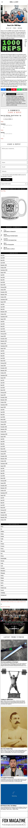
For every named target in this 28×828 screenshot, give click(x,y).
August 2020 (3, 407)
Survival (2, 590)
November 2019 (4, 429)
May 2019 (2, 444)
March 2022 (3, 360)
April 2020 (3, 417)
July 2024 (2, 304)
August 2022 (3, 348)
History (2, 556)
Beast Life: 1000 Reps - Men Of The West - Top (11, 115)
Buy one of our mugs (5, 606)
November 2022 (4, 341)
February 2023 (3, 333)
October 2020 (3, 402)
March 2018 (3, 478)
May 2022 (2, 355)
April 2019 (3, 446)
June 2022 (3, 353)
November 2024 (4, 294)
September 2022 (4, 346)
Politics (2, 575)
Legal (2, 565)
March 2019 (3, 449)
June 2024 (3, 307)
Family (2, 539)
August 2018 (3, 466)
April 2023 (3, 329)
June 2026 (3, 258)
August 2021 (3, 378)
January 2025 (3, 289)
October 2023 (3, 314)
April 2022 (3, 358)
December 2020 (4, 397)
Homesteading (3, 558)
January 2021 (3, 395)
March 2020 (3, 419)
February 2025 (3, 287)
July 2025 (2, 275)
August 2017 (3, 495)
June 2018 (2, 471)
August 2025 (3, 272)
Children (2, 531)
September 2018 (4, 463)
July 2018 (2, 468)
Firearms (2, 546)
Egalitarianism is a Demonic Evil (9, 231)
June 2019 (2, 441)
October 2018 (3, 461)
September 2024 (4, 299)
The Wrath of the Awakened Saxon (10, 240)
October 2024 (3, 297)
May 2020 (2, 414)
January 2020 (3, 424)
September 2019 (4, 434)
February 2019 (3, 451)
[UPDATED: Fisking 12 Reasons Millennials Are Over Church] (14, 615)
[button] (25, 183)
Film (1, 541)
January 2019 (3, 453)
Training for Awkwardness (7, 699)
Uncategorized (3, 595)
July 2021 (2, 380)
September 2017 (4, 493)
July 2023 (2, 321)
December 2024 (4, 292)
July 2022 (2, 351)
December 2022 (4, 338)
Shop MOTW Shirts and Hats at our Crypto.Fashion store (13, 601)
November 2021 (4, 370)
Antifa (2, 526)
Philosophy (3, 573)
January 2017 (3, 512)
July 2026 (2, 255)
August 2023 (3, 319)
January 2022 (3, 365)
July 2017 (2, 498)
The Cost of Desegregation (9, 244)
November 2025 (4, 265)
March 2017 (3, 507)
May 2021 (2, 385)
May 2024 (2, 309)
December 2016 (4, 515)
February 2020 (3, 422)
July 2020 (2, 409)
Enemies (2, 536)
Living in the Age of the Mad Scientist (11, 235)
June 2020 (3, 412)
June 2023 (3, 324)
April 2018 (3, 475)
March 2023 (3, 331)
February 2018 (3, 480)
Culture (2, 534)
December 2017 (4, 485)
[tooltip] (3, 89)
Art (1, 529)
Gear (2, 553)
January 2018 (3, 483)
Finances (2, 543)
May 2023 (2, 326)
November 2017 (4, 488)
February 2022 (3, 363)
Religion (2, 578)
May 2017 (2, 502)
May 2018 (2, 473)
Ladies (2, 563)
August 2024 (3, 302)
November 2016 (4, 517)
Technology (3, 592)
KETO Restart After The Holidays (9, 805)
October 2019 (3, 431)
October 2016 (3, 520)
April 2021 (3, 387)
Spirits (2, 583)
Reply (2, 121)
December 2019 (4, 427)
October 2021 (3, 373)
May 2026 (2, 260)
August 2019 (3, 436)
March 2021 (3, 390)
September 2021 (4, 375)
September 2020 (4, 404)
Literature (3, 568)
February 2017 (3, 510)
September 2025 (4, 270)
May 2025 (2, 280)
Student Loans (3, 587)
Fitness (14, 28)
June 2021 (2, 382)
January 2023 (3, 336)
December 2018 (4, 456)
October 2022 (3, 343)
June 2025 (3, 277)
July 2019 (2, 439)
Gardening (3, 551)
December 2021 (4, 368)
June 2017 (2, 500)
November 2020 (4, 400)
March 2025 (3, 284)
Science (2, 580)
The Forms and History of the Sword (9, 662)
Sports (2, 585)
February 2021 (3, 392)
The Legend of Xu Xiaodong (7, 777)
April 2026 (3, 262)
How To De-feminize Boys (7, 748)
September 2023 (4, 316)
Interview (2, 561)
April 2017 (3, 505)
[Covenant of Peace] (14, 627)
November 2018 (4, 458)
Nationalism (3, 570)
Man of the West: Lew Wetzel (9, 248)
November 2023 (4, 311)
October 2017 (3, 490)
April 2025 (3, 282)
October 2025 (3, 267)
